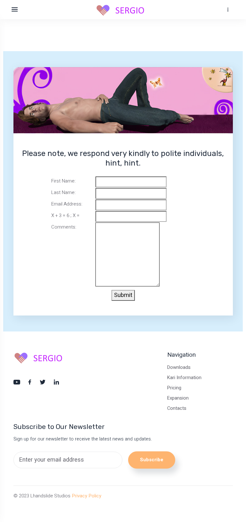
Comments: (63, 226)
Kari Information (184, 377)
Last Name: (63, 192)
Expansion (178, 398)
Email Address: (66, 203)
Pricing (174, 388)
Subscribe (151, 459)
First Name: (63, 180)
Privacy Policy (86, 495)
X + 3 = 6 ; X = (65, 215)
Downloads (179, 367)
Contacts (176, 408)
